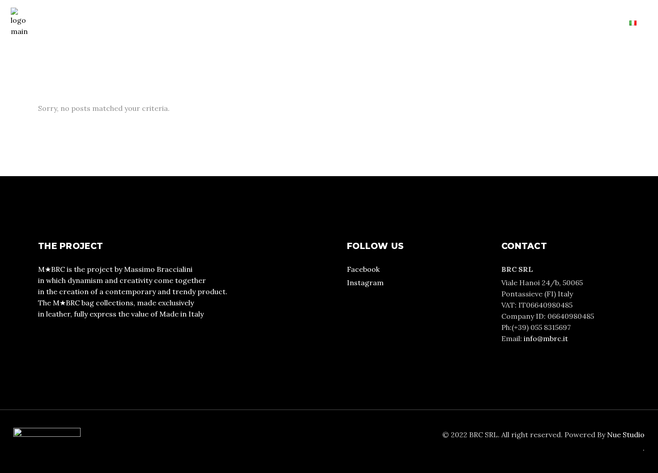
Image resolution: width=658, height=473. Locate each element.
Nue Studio (626, 434)
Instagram (365, 282)
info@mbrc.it (546, 338)
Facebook (363, 269)
